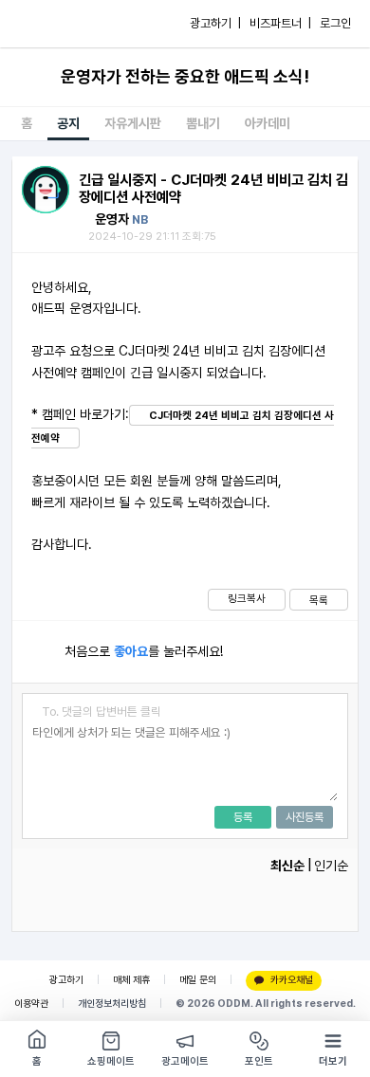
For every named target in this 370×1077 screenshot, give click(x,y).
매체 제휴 (131, 980)
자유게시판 (132, 123)
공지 (68, 123)
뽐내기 (203, 123)
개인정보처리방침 (112, 1003)
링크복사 (247, 598)
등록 (242, 817)
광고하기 (66, 980)
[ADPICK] (54, 23)
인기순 (331, 865)
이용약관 (31, 1003)
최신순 (287, 865)
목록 (318, 600)
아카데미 (267, 123)
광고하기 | (215, 23)
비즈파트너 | (280, 23)
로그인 (335, 23)
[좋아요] (38, 652)
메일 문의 (197, 980)
